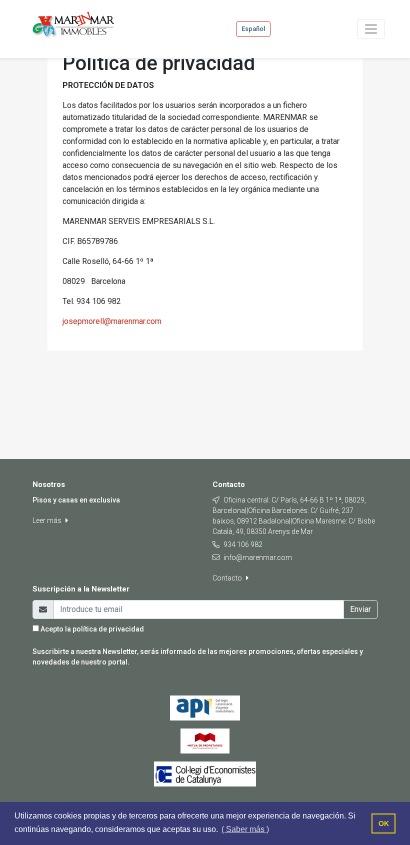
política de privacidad (108, 629)
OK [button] (383, 824)
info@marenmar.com (258, 558)
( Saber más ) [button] (245, 829)
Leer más (47, 520)
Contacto (228, 578)
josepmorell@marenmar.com (112, 321)
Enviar (360, 609)
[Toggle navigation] (371, 29)
